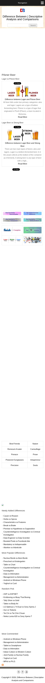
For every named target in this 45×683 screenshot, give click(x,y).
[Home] (22, 12)
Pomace (14, 454)
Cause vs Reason (10, 516)
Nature (35, 444)
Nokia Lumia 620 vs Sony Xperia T (17, 616)
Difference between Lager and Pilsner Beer (22, 99)
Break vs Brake (9, 525)
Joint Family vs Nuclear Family (16, 655)
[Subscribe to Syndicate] (3, 665)
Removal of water (15, 449)
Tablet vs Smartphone (12, 646)
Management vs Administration (16, 577)
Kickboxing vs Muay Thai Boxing (16, 597)
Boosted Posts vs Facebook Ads (16, 541)
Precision (14, 465)
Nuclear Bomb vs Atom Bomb (15, 558)
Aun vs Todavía (9, 610)
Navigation (22, 3)
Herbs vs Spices (10, 519)
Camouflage (35, 449)
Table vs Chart (9, 565)
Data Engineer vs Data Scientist (16, 538)
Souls (35, 465)
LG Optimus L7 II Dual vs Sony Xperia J (19, 607)
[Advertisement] (22, 50)
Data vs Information (11, 574)
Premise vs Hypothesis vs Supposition (19, 529)
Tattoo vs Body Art (10, 604)
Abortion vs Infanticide (12, 548)
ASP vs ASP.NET (10, 594)
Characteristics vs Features (14, 522)
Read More (22, 117)
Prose (35, 454)
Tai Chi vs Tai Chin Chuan (14, 613)
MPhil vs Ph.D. (9, 661)
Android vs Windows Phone (14, 580)
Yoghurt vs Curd (10, 583)
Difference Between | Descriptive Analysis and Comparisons (22, 18)
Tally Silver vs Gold (11, 600)
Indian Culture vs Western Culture (17, 652)
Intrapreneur (35, 460)
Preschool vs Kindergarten (14, 561)
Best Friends (14, 444)
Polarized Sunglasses (15, 460)
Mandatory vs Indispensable (14, 544)
